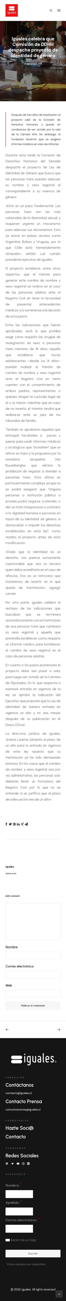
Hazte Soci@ (20, 1128)
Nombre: (13, 1185)
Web (9, 985)
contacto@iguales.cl (19, 1093)
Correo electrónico (20, 966)
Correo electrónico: (22, 1219)
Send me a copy (23, 1240)
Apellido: (14, 1202)
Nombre (12, 947)
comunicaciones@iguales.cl (23, 1109)
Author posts (11, 873)
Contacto (16, 1137)
